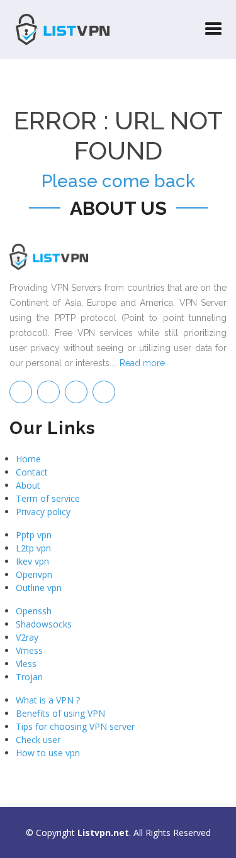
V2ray (27, 637)
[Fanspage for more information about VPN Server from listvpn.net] (48, 392)
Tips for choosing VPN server (75, 726)
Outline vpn (39, 588)
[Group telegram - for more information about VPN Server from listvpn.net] (20, 392)
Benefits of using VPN (60, 713)
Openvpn (34, 574)
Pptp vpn (34, 535)
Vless (26, 664)
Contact (32, 472)
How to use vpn (48, 753)
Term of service (48, 498)
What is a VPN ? (48, 700)
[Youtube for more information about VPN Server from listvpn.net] (76, 392)
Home (28, 459)
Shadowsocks (44, 624)
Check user (38, 740)
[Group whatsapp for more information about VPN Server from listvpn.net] (104, 392)
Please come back (118, 181)
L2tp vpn (33, 548)
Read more (142, 363)
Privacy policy (43, 512)
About (28, 485)
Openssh (34, 611)
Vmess (29, 650)
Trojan (29, 677)
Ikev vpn (32, 561)
